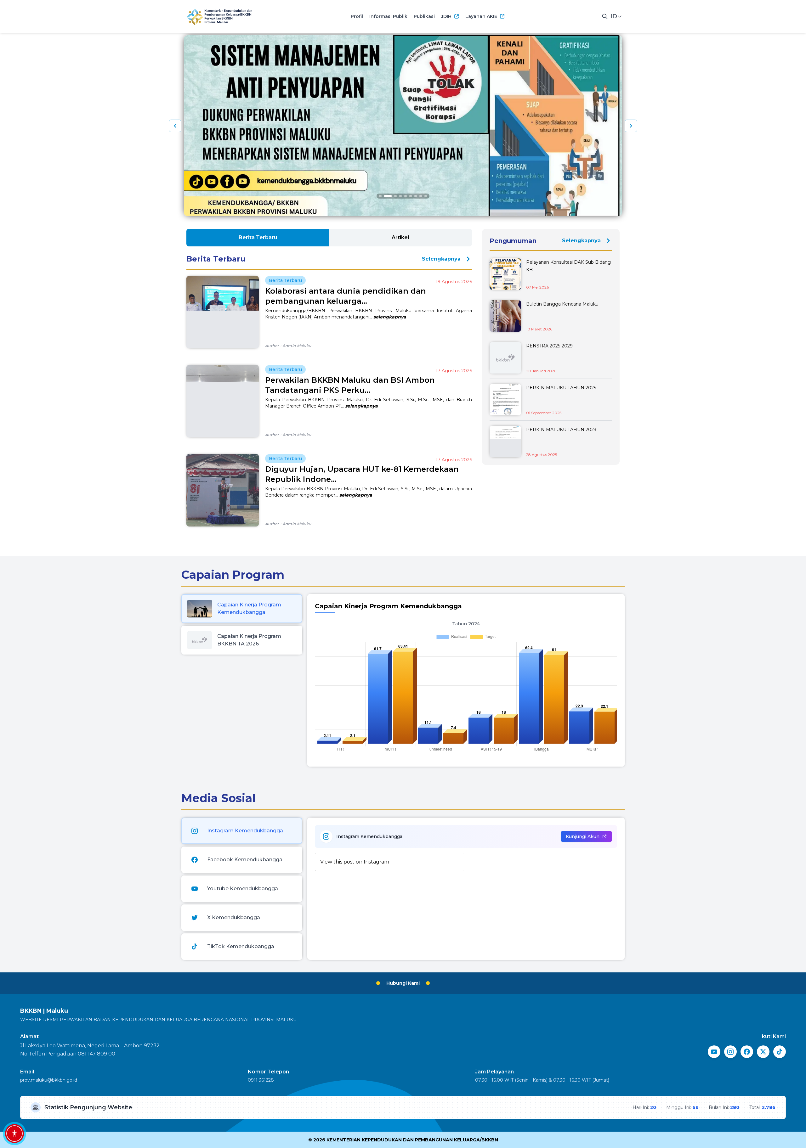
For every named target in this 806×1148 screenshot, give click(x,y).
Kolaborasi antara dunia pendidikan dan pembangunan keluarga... (345, 296)
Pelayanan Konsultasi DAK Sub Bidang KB (568, 266)
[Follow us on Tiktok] (779, 1051)
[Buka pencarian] (604, 16)
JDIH (446, 16)
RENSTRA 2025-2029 (549, 346)
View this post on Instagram (354, 862)
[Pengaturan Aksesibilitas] (14, 1133)
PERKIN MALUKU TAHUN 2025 (561, 388)
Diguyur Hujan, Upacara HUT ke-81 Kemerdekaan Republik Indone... (362, 474)
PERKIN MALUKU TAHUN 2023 (561, 429)
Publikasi (424, 16)
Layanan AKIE (481, 16)
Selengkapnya (441, 259)
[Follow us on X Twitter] (763, 1051)
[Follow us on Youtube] (714, 1051)
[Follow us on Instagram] (730, 1051)
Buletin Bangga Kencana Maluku (562, 304)
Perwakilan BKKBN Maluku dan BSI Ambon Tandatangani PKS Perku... (350, 385)
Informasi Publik (388, 16)
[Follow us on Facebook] (747, 1051)
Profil (357, 16)
